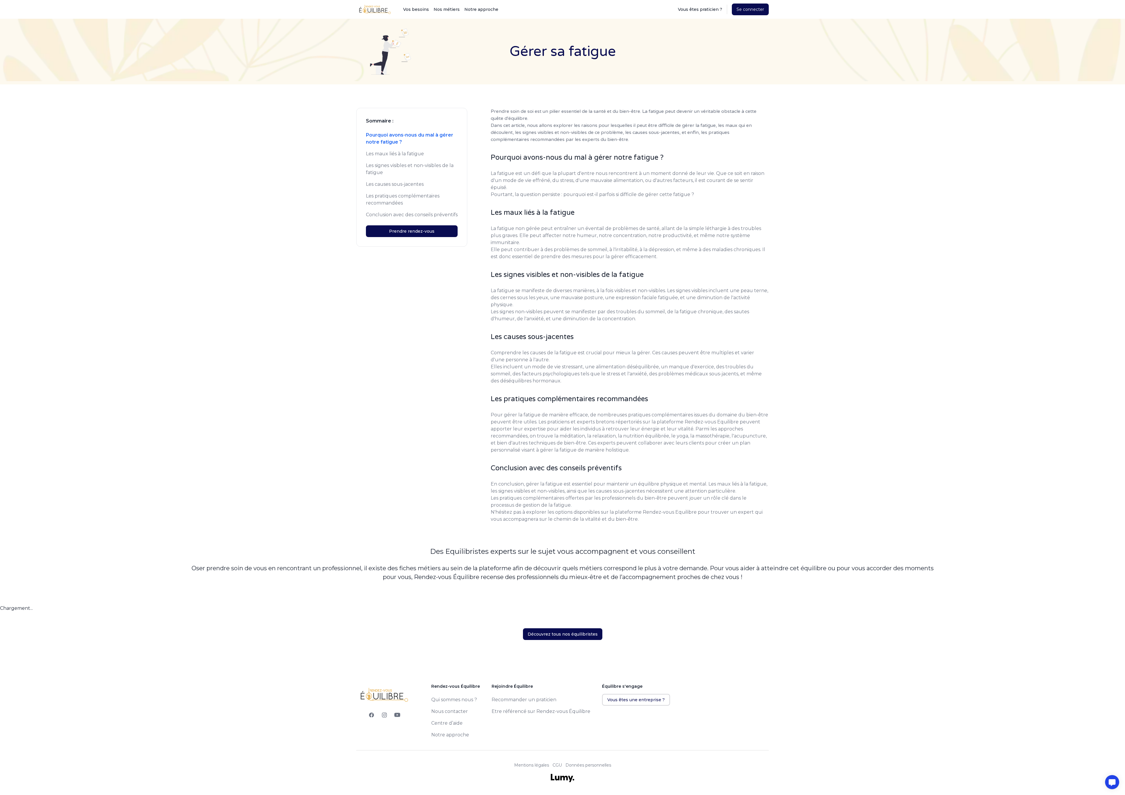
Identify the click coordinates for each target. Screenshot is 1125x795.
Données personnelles (588, 765)
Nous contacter (449, 711)
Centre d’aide (447, 723)
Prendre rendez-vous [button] (411, 231)
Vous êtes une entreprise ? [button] (636, 699)
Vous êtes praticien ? (700, 9)
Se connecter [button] (750, 9)
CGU (557, 765)
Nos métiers (447, 9)
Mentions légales (531, 765)
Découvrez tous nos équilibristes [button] (563, 634)
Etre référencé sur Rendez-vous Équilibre (541, 711)
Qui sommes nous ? (454, 699)
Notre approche (481, 9)
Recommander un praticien (524, 699)
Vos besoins (416, 9)
